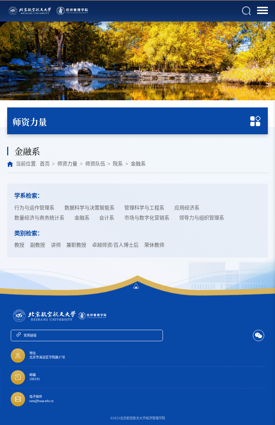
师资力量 (67, 163)
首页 (45, 163)
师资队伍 (95, 163)
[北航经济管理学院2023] (73, 10)
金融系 (138, 163)
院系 (118, 163)
